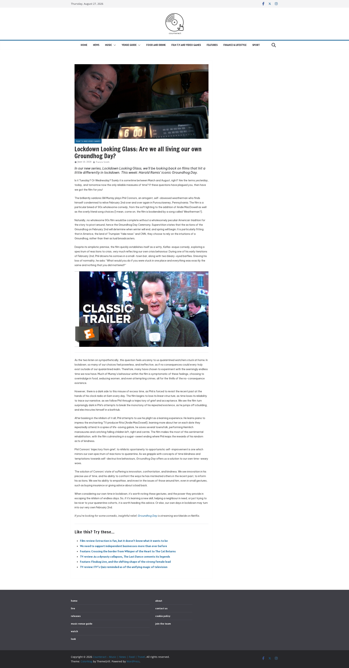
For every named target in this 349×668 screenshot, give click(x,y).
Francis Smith (102, 161)
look (73, 639)
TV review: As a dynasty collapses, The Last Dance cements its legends (125, 556)
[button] (114, 45)
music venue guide (81, 623)
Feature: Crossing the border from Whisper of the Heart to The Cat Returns (128, 551)
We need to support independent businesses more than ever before (123, 546)
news (96, 45)
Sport (256, 45)
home (84, 45)
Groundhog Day (147, 515)
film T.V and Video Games (186, 45)
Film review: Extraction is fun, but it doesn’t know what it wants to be (124, 541)
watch (74, 631)
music (108, 45)
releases (76, 616)
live (73, 608)
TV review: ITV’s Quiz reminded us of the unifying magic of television (123, 567)
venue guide (129, 45)
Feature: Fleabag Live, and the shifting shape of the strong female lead (125, 561)
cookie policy (162, 616)
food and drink (156, 45)
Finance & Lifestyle (234, 45)
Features (212, 45)
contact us (161, 608)
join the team (163, 623)
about (158, 600)
